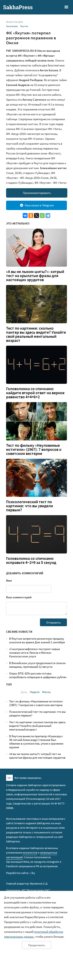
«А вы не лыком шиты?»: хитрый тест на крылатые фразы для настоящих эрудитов (35, 275)
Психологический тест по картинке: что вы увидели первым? (29, 505)
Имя (9, 580)
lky (32, 873)
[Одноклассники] (30, 215)
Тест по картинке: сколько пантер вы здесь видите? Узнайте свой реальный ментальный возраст (36, 334)
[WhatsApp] (42, 215)
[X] (36, 215)
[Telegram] (47, 215)
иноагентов (30, 852)
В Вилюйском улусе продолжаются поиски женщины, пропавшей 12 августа (37, 665)
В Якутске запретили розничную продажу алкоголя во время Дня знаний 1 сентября (37, 640)
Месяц (46, 692)
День (24, 692)
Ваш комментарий (19, 597)
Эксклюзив (12, 26)
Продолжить (36, 945)
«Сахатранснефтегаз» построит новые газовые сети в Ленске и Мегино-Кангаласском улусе (34, 652)
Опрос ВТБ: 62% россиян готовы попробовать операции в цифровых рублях (38, 675)
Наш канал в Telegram (39, 205)
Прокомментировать (37, 193)
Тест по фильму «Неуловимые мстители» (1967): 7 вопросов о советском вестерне (33, 449)
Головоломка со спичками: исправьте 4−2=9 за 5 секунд (31, 560)
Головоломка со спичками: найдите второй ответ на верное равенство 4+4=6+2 (35, 392)
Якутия (24, 26)
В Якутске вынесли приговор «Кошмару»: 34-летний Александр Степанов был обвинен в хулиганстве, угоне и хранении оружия (36, 741)
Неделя (35, 692)
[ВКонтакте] (25, 215)
